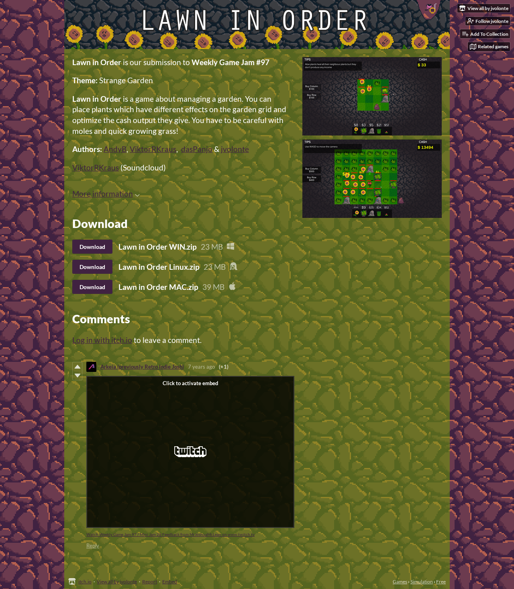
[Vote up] (77, 366)
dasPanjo (196, 149)
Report (149, 582)
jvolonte (235, 149)
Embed (169, 582)
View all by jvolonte (117, 582)
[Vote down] (77, 375)
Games (400, 582)
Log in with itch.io (102, 340)
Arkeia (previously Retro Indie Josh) (142, 366)
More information (102, 193)
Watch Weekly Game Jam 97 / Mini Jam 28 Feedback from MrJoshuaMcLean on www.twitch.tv (170, 534)
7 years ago (201, 366)
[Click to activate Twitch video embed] (190, 452)
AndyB (115, 149)
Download (92, 246)
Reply (92, 545)
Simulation (421, 582)
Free (441, 582)
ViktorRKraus (153, 149)
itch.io (85, 582)
